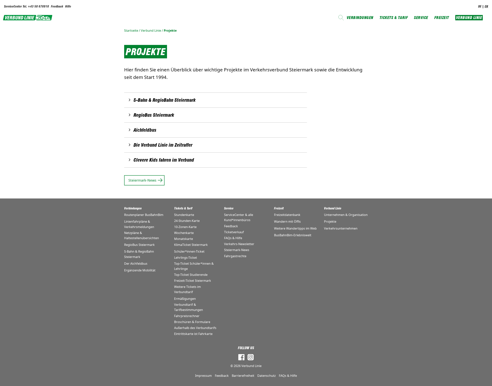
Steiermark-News (142, 180)
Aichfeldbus (145, 130)
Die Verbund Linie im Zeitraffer (163, 145)
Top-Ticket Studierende (191, 275)
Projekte (170, 30)
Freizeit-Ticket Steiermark (192, 281)
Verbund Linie (469, 17)
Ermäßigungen (185, 299)
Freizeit (441, 17)
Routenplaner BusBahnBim (143, 215)
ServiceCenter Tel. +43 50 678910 (26, 6)
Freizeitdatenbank (287, 215)
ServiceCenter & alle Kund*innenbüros (238, 217)
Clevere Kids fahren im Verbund (164, 160)
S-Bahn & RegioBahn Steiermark (165, 100)
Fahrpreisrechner (186, 316)
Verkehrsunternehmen (340, 228)
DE (479, 6)
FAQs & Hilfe (233, 238)
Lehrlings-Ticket (185, 257)
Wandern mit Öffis (287, 221)
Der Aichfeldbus (135, 263)
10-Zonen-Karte (185, 227)
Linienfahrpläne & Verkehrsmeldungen (139, 224)
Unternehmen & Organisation (346, 215)
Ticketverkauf (234, 232)
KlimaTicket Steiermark (191, 245)
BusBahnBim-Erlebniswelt (292, 235)
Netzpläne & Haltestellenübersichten (141, 235)
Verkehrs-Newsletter (239, 244)
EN (486, 6)
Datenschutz (266, 376)
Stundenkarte (184, 215)
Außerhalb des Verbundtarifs (195, 328)
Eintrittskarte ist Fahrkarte (193, 334)
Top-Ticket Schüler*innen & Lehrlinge (194, 266)
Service (421, 17)
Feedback (57, 6)
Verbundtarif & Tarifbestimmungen (188, 307)
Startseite (131, 30)
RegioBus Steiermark (154, 115)
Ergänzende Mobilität (139, 270)
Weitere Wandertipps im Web (295, 228)
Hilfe (68, 6)
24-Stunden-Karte (187, 221)
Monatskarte (183, 239)
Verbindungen (360, 17)
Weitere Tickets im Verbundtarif (187, 289)
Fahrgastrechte (235, 256)
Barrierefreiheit (243, 376)
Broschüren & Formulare (192, 322)
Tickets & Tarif (394, 17)
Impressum (203, 376)
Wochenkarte (184, 233)
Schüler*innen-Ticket (189, 251)
